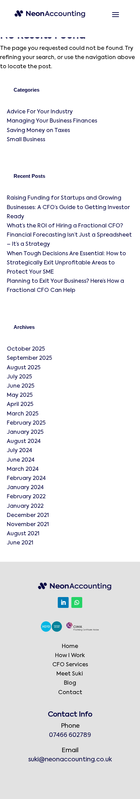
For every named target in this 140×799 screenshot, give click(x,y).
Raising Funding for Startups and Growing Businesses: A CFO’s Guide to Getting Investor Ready (68, 207)
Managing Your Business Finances (52, 121)
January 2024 (25, 487)
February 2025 (26, 423)
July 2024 (19, 450)
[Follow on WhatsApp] (76, 602)
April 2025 (20, 404)
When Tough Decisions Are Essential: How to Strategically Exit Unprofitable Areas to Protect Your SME (66, 263)
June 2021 (20, 543)
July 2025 (19, 377)
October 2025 (26, 349)
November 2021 (28, 524)
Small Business (26, 140)
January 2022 (25, 506)
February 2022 (26, 497)
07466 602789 (70, 735)
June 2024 (21, 460)
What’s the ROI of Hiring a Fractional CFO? (65, 226)
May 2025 (20, 395)
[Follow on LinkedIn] (63, 602)
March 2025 (22, 414)
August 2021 (23, 534)
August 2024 (24, 441)
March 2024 (23, 469)
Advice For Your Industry (40, 112)
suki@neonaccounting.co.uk (70, 760)
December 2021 (28, 515)
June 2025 (20, 386)
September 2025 (29, 358)
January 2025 (25, 432)
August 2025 (23, 368)
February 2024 (26, 478)
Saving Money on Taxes (38, 130)
